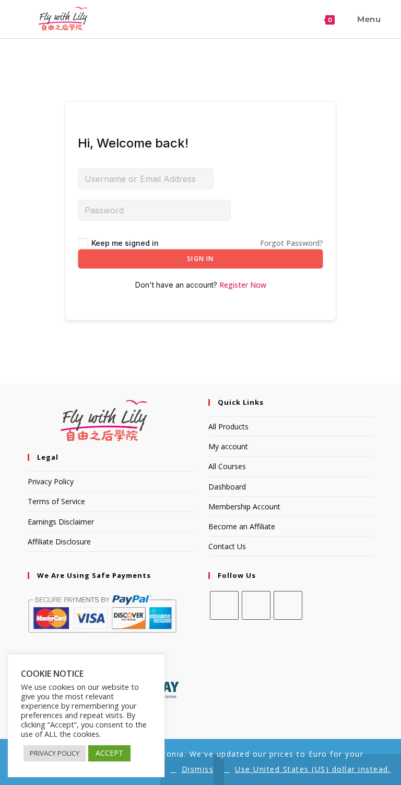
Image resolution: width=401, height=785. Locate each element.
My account (228, 446)
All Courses (227, 466)
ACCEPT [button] (109, 753)
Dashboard (227, 487)
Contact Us (227, 546)
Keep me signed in (125, 242)
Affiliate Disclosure (59, 542)
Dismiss (198, 769)
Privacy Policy (51, 481)
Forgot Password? (291, 243)
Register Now (242, 285)
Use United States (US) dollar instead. (313, 769)
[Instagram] (256, 605)
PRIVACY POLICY (54, 753)
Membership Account (244, 506)
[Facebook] (224, 605)
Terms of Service (56, 501)
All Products (228, 426)
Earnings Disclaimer (61, 522)
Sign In (200, 258)
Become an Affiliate (241, 526)
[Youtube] (288, 605)
